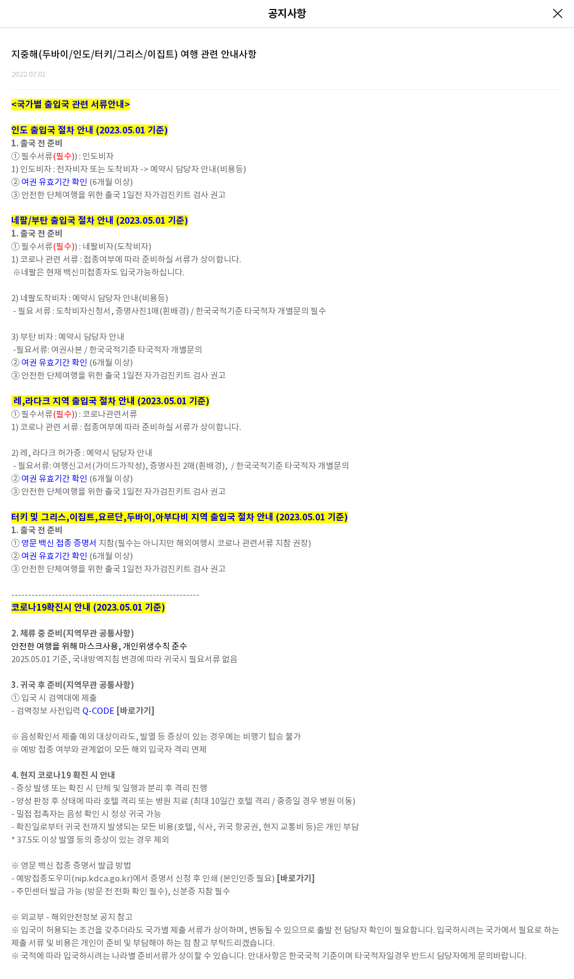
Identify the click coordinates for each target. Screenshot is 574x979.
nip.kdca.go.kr (102, 878)
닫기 (557, 13)
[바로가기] (135, 710)
